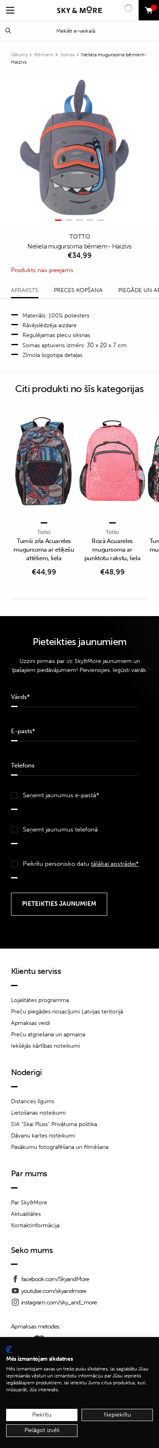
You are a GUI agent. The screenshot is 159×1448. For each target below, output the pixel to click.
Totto (79, 236)
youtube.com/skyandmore (53, 1291)
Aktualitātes (26, 1214)
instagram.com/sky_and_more (59, 1302)
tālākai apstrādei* (115, 863)
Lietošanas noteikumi (38, 1112)
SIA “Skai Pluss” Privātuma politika (54, 1124)
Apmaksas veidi (30, 1023)
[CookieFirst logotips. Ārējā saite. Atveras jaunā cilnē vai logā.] (9, 1349)
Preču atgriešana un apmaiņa (48, 1034)
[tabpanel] (75, 149)
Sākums (19, 55)
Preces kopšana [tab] (78, 290)
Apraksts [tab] (24, 290)
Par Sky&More (29, 1202)
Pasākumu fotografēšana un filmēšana (59, 1147)
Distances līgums (32, 1101)
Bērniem (43, 55)
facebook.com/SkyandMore (55, 1279)
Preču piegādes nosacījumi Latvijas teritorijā (67, 1011)
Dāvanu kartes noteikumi (43, 1135)
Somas (67, 55)
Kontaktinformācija (35, 1225)
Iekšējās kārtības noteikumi (45, 1045)
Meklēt (8, 31)
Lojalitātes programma (40, 1000)
